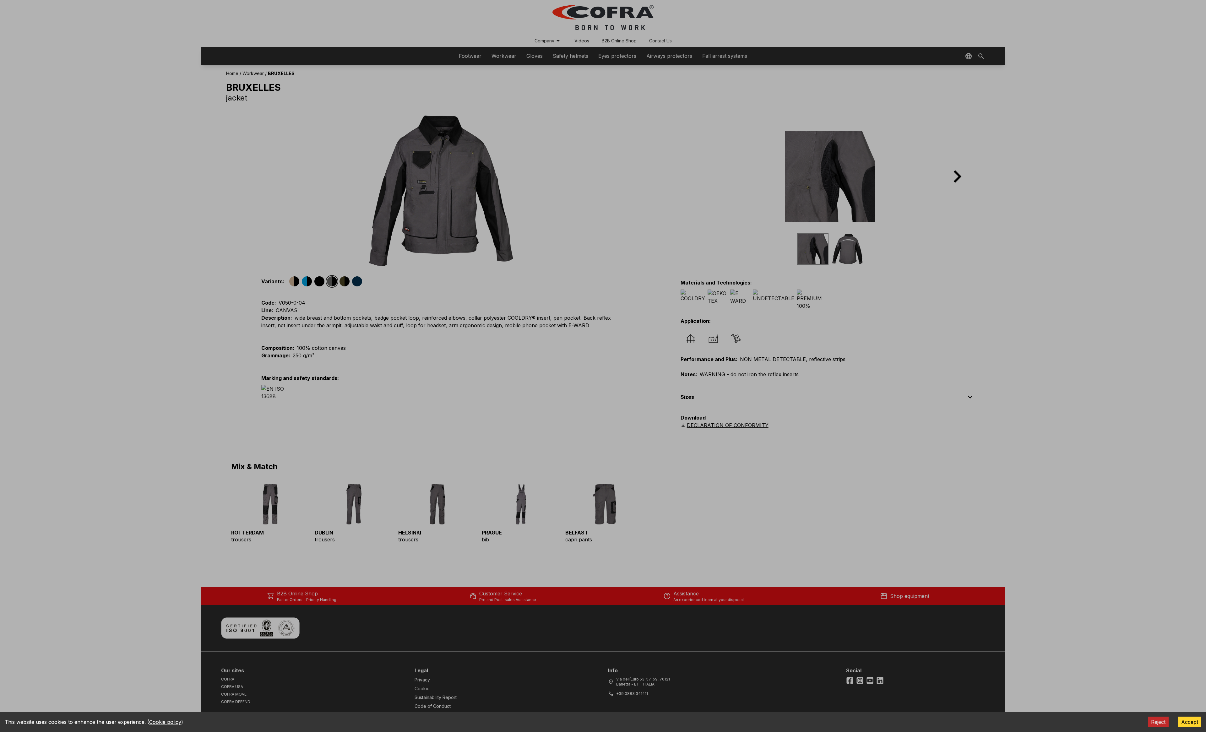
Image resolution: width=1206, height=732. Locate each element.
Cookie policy (165, 722)
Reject (1158, 722)
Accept (1189, 722)
